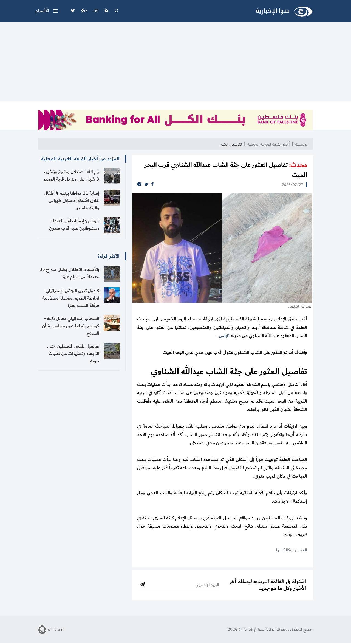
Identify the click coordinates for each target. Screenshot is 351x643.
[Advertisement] (175, 63)
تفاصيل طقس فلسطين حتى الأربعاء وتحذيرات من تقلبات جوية (73, 353)
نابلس (224, 336)
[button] (47, 11)
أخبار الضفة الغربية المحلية (268, 144)
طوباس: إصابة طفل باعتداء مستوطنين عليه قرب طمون (74, 224)
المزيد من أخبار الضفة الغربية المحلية (80, 158)
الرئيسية (301, 144)
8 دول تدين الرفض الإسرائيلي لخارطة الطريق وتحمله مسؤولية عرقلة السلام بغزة (70, 298)
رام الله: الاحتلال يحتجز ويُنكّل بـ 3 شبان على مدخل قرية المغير (71, 175)
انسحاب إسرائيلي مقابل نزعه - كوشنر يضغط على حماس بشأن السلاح (70, 325)
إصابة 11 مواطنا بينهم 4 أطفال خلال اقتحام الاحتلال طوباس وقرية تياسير (71, 200)
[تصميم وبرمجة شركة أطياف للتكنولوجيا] (50, 629)
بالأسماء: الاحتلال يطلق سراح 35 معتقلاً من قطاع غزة (69, 273)
